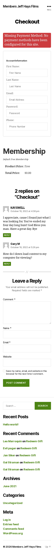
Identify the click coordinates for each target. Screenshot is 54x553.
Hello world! (10, 424)
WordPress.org (13, 533)
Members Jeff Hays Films (21, 6)
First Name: (13, 66)
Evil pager (9, 448)
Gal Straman (11, 462)
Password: (12, 106)
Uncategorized (12, 503)
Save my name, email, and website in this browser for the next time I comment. (26, 372)
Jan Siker (9, 455)
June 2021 (9, 486)
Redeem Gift (34, 441)
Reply (7, 235)
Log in (7, 519)
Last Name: (12, 79)
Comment (9, 299)
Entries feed (11, 524)
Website (7, 356)
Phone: (10, 120)
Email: (10, 93)
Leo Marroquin (12, 441)
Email (6, 342)
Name (7, 328)
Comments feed (13, 528)
